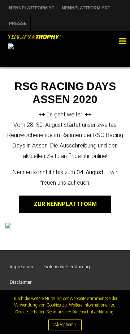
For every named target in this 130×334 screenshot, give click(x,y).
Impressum (21, 266)
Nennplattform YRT (86, 7)
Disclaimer (21, 282)
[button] (108, 41)
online (98, 156)
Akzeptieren (65, 324)
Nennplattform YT (31, 7)
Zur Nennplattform (65, 204)
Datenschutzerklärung (67, 266)
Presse (18, 23)
